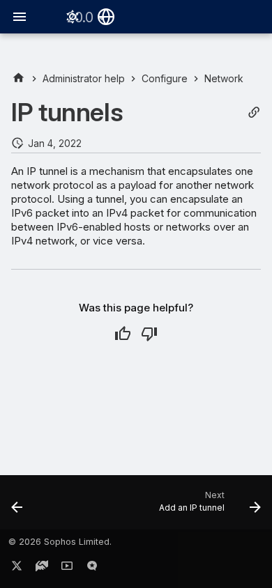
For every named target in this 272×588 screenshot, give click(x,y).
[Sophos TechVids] (67, 568)
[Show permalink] (254, 112)
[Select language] (106, 17)
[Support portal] (42, 568)
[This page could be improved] (149, 333)
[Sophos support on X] (17, 568)
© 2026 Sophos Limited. (60, 541)
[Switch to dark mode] (72, 17)
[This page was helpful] (123, 333)
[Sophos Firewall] (18, 78)
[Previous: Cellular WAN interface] (17, 506)
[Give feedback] (92, 568)
